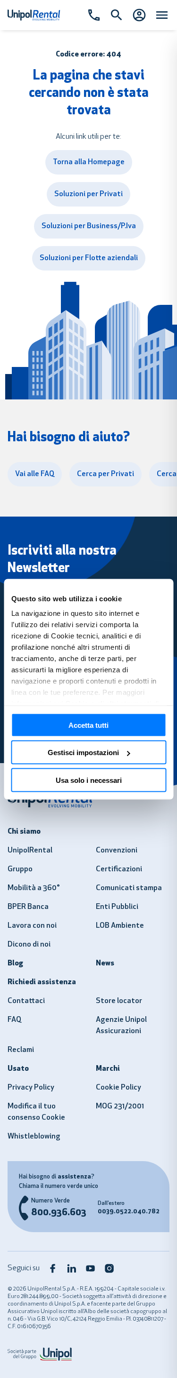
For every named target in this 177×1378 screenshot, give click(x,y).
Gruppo (20, 869)
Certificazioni (119, 869)
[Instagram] (109, 1268)
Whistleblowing (34, 1136)
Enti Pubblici (117, 907)
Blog (15, 963)
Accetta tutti (88, 725)
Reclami (21, 1050)
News (105, 963)
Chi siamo (24, 832)
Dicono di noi (29, 944)
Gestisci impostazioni (83, 753)
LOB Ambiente (120, 926)
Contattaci (26, 1001)
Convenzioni (116, 850)
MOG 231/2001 (120, 1106)
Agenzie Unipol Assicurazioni (121, 1025)
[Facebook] (53, 1268)
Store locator (119, 1001)
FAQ (14, 1020)
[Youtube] (90, 1268)
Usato (18, 1069)
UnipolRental (30, 850)
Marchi (108, 1069)
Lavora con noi (32, 926)
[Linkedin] (71, 1268)
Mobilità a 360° (34, 888)
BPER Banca (28, 907)
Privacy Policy (31, 1087)
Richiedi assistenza (42, 982)
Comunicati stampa (129, 888)
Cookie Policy (118, 1087)
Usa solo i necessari (89, 780)
